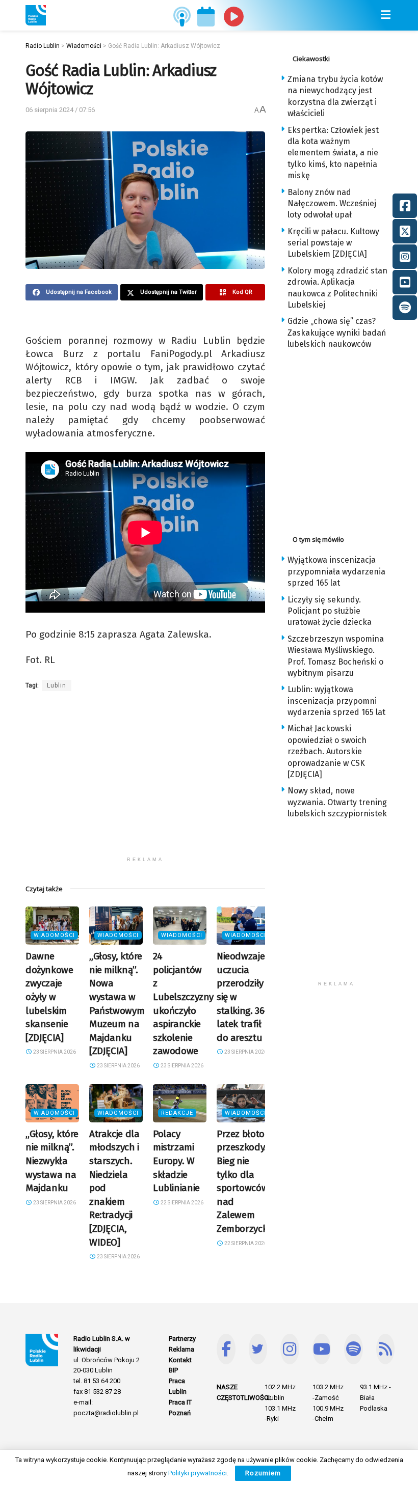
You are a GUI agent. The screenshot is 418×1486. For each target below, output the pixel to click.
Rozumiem (263, 1473)
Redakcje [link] (177, 1113)
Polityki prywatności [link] (197, 1473)
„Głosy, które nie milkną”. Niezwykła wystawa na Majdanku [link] (52, 1161)
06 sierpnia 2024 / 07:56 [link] (60, 110)
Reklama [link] (181, 1349)
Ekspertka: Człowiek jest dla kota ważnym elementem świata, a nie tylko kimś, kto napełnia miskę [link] (333, 153)
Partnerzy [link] (182, 1338)
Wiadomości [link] (54, 935)
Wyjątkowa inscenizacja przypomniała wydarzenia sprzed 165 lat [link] (336, 571)
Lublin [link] (56, 685)
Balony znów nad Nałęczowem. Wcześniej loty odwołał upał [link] (332, 203)
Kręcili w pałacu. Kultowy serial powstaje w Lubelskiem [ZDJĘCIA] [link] (333, 243)
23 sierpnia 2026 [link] (54, 1052)
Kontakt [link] (180, 1360)
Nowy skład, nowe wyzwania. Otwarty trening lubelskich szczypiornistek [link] (337, 802)
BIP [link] (173, 1370)
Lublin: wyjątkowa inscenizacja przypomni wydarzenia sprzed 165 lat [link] (336, 700)
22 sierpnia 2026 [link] (181, 1202)
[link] (35, 15)
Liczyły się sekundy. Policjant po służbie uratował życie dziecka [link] (330, 611)
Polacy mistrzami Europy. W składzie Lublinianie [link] (176, 1161)
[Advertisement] (145, 780)
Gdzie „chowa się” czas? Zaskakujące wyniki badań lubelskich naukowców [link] (337, 332)
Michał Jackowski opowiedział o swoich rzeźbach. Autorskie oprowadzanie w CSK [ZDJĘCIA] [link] (327, 751)
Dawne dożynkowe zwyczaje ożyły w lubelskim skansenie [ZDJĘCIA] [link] (49, 996)
